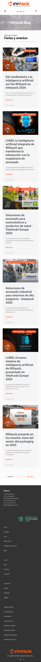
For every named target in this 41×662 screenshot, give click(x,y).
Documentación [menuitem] (9, 611)
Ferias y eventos (29, 51)
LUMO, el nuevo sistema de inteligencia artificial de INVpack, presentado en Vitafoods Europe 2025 (19, 368)
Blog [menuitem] (5, 550)
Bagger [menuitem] (6, 597)
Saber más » (9, 100)
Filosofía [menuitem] (6, 532)
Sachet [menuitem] (6, 588)
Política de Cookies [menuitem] (9, 625)
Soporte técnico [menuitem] (8, 607)
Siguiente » (30, 476)
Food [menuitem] (5, 560)
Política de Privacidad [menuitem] (10, 635)
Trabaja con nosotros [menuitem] (10, 546)
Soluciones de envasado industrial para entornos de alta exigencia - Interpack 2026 (20, 295)
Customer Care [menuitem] (8, 621)
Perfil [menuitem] (5, 527)
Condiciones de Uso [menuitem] (10, 639)
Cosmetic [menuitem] (7, 574)
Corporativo (31, 114)
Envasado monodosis (28, 189)
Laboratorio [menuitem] (7, 616)
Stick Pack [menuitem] (7, 583)
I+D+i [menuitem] (5, 536)
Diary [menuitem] (5, 564)
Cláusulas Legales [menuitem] (9, 630)
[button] (36, 10)
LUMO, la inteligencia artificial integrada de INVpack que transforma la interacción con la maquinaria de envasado (20, 151)
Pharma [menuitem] (6, 569)
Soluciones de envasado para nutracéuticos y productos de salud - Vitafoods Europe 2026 (19, 224)
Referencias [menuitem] (7, 541)
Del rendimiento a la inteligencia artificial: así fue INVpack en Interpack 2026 (20, 82)
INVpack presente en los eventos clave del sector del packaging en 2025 (20, 440)
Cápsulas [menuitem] (7, 593)
